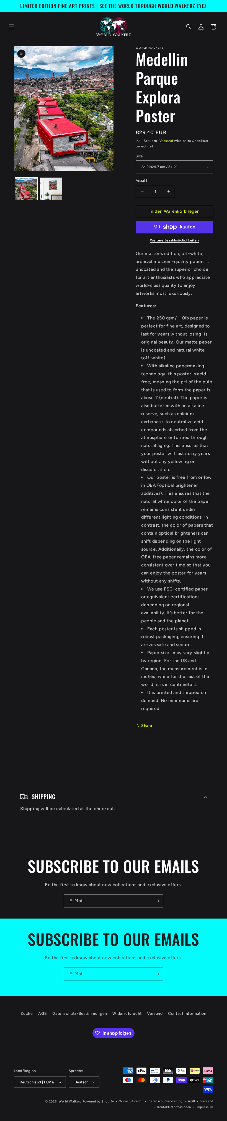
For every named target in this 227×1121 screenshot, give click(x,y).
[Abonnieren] (157, 900)
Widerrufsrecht (126, 1013)
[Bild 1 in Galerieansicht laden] (26, 189)
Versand (166, 141)
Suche (26, 1013)
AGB (42, 1013)
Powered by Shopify (98, 1101)
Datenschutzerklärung (165, 1101)
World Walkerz (70, 1101)
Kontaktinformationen (174, 1107)
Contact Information (187, 1013)
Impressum (205, 1107)
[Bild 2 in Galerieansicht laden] (51, 189)
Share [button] (146, 725)
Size (139, 156)
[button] (12, 27)
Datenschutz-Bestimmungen (79, 1013)
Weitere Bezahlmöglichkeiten (174, 240)
